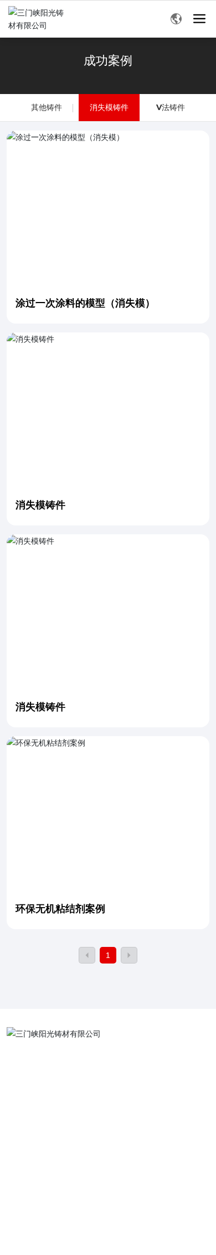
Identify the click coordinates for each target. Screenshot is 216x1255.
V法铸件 (170, 107)
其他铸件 (46, 107)
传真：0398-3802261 (57, 1074)
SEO (112, 1212)
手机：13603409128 (56, 1126)
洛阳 (80, 1196)
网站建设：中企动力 (39, 1196)
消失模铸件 (109, 107)
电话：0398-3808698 (57, 1057)
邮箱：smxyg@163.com (62, 1091)
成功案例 (108, 60)
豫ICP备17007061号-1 (40, 1209)
